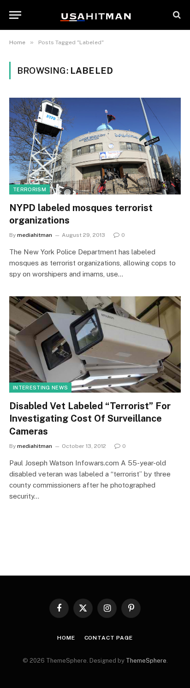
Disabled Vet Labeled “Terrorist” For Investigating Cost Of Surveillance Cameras (90, 418)
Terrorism (29, 189)
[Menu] (15, 15)
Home (66, 638)
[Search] (176, 15)
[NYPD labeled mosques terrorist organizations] (95, 146)
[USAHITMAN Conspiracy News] (95, 14)
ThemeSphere (146, 660)
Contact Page (108, 638)
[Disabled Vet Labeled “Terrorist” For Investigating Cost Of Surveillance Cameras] (95, 344)
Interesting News (40, 387)
